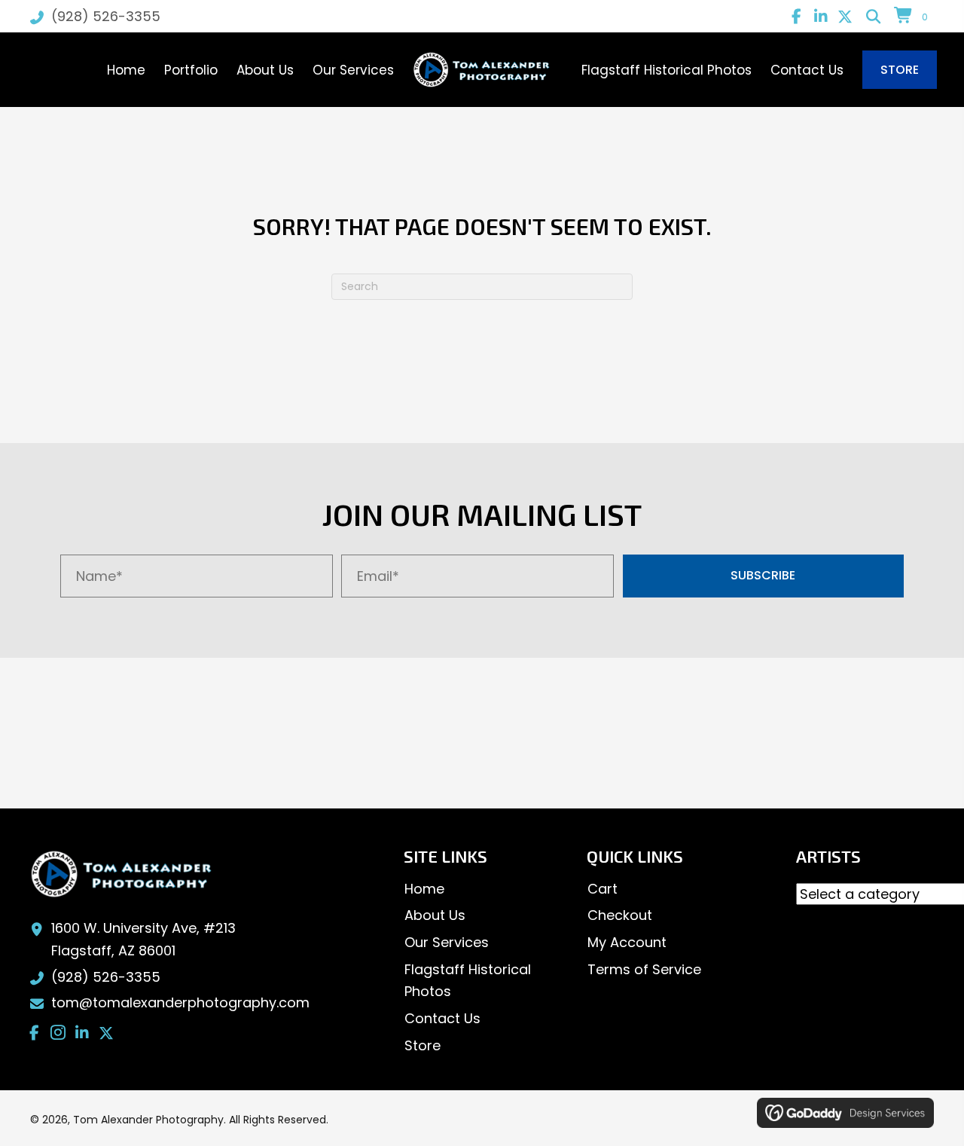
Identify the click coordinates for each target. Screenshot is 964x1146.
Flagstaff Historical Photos (467, 980)
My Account (627, 942)
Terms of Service (644, 969)
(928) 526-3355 (105, 16)
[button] (796, 16)
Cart (602, 888)
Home (424, 888)
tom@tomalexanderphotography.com (180, 1002)
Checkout (619, 915)
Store (422, 1045)
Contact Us (442, 1018)
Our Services (446, 942)
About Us (434, 915)
